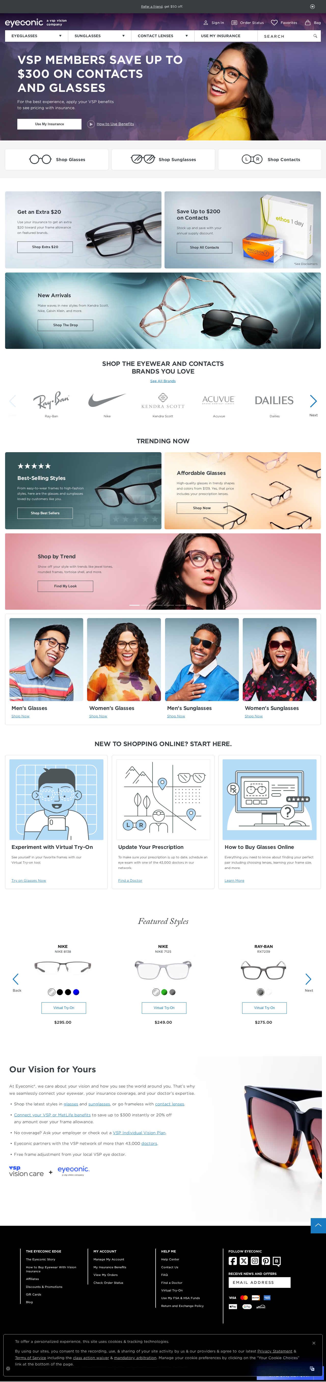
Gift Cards (33, 1294)
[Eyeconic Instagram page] (255, 1264)
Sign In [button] (218, 23)
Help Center (170, 1259)
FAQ (164, 1275)
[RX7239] (263, 985)
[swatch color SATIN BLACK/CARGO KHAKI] (60, 992)
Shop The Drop (65, 325)
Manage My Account (108, 1259)
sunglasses (99, 1104)
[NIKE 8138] (63, 985)
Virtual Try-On (63, 1008)
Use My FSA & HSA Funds (180, 1298)
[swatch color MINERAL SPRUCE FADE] (164, 992)
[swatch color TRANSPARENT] (269, 992)
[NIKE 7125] (163, 985)
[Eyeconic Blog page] (277, 1265)
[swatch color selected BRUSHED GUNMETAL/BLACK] (52, 992)
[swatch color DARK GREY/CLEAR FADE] (172, 992)
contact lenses (169, 1104)
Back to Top (318, 1225)
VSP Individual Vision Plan (139, 1132)
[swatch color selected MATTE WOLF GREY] (156, 992)
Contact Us (169, 1267)
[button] (284, 22)
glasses (71, 1104)
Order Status (252, 23)
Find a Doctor (171, 1283)
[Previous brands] (14, 405)
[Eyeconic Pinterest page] (266, 1264)
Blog (29, 1302)
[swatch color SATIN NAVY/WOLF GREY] (76, 992)
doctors (149, 1143)
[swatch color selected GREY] (260, 992)
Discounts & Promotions (44, 1287)
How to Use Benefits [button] (115, 124)
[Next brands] (312, 405)
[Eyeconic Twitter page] (244, 1264)
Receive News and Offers (252, 1274)
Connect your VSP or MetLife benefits (52, 1115)
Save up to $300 (145, 6)
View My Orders (105, 1275)
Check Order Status (108, 1283)
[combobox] (281, 35)
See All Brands (163, 381)
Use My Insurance (49, 124)
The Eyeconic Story (40, 1259)
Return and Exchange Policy (182, 1306)
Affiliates (32, 1279)
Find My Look (65, 586)
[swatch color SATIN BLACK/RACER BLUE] (68, 992)
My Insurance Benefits (109, 1267)
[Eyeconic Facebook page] (233, 1264)
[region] (163, 403)
